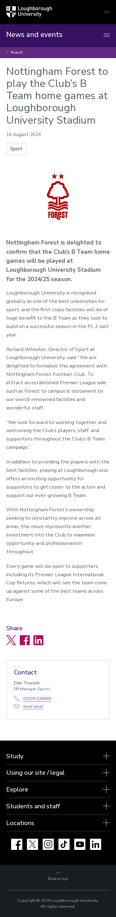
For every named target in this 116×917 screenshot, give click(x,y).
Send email (33, 706)
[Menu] (107, 36)
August (17, 52)
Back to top (58, 879)
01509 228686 (37, 698)
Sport (16, 149)
